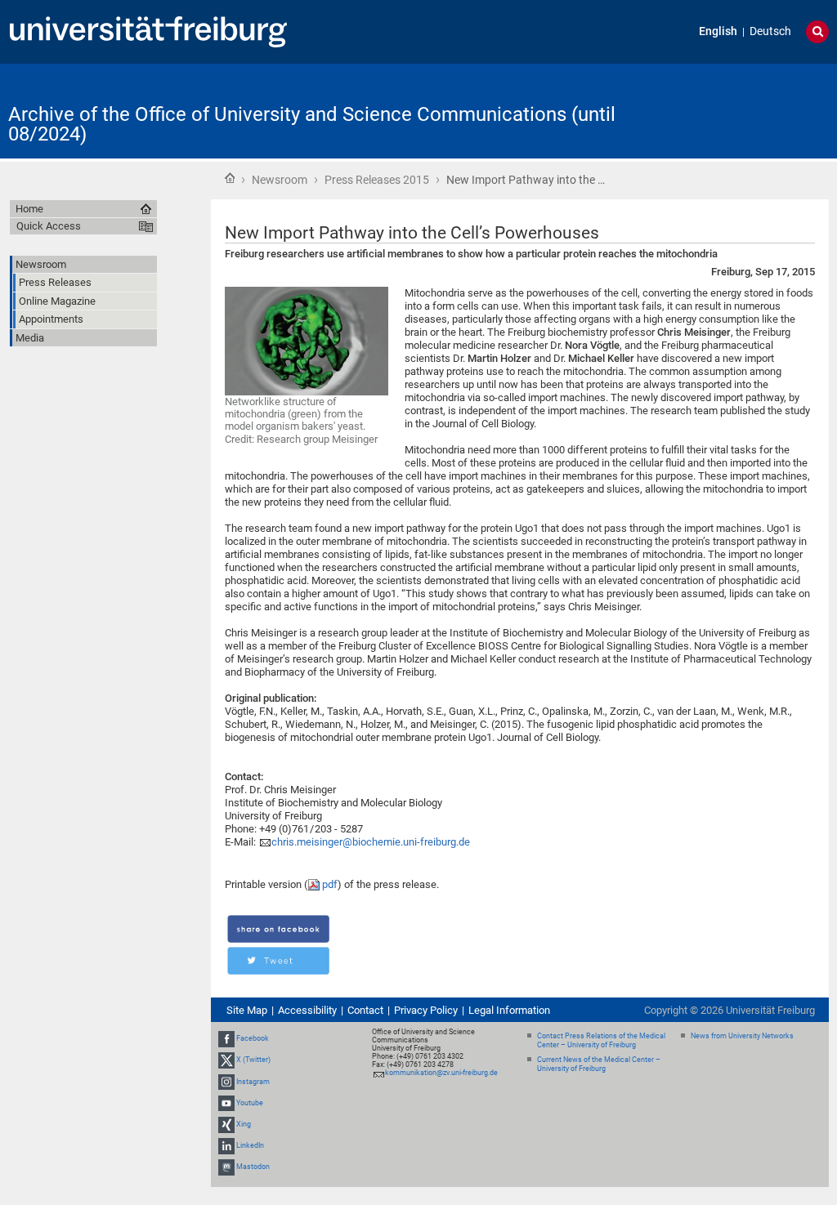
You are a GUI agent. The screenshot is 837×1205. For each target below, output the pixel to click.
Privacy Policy (426, 1010)
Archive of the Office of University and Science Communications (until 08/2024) (311, 124)
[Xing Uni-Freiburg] (226, 1124)
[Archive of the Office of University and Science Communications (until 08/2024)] (749, 110)
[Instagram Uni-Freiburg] (226, 1082)
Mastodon (253, 1167)
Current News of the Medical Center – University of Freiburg (598, 1064)
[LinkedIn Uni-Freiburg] (226, 1145)
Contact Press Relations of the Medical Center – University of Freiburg (601, 1040)
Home (230, 178)
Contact (365, 1010)
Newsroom (279, 179)
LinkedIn (250, 1145)
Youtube (249, 1103)
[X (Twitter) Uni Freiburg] (226, 1060)
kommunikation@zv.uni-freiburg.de (441, 1073)
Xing (243, 1124)
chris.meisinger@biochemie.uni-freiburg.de (370, 842)
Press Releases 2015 (377, 179)
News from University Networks (742, 1036)
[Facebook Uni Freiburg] (226, 1038)
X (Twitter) (253, 1060)
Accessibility (307, 1010)
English (718, 31)
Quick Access (48, 226)
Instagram (253, 1082)
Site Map (246, 1010)
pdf (330, 884)
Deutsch (770, 31)
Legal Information (509, 1010)
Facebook (252, 1038)
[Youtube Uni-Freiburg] (226, 1103)
